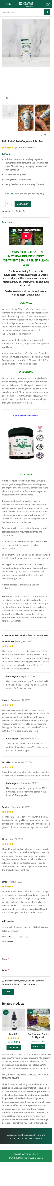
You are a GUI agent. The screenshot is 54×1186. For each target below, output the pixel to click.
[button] (5, 61)
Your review (8, 941)
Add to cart (22, 204)
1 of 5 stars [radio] (17, 936)
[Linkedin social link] (20, 211)
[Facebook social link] (9, 211)
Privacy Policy (35, 1138)
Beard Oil (13, 1034)
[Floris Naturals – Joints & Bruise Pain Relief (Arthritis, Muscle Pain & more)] (26, 442)
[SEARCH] (47, 12)
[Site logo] (26, 4)
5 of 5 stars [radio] (27, 936)
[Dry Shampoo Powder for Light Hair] (38, 1020)
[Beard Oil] (13, 1020)
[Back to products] (45, 135)
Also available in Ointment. (26, 415)
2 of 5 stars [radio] (20, 936)
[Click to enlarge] (7, 98)
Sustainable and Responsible (20, 1135)
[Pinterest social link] (16, 211)
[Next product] (48, 135)
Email (5, 970)
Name (5, 959)
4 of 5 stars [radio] (24, 936)
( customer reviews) (25, 147)
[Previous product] (41, 135)
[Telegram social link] (23, 211)
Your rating (8, 936)
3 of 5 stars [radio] (22, 936)
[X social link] (13, 211)
